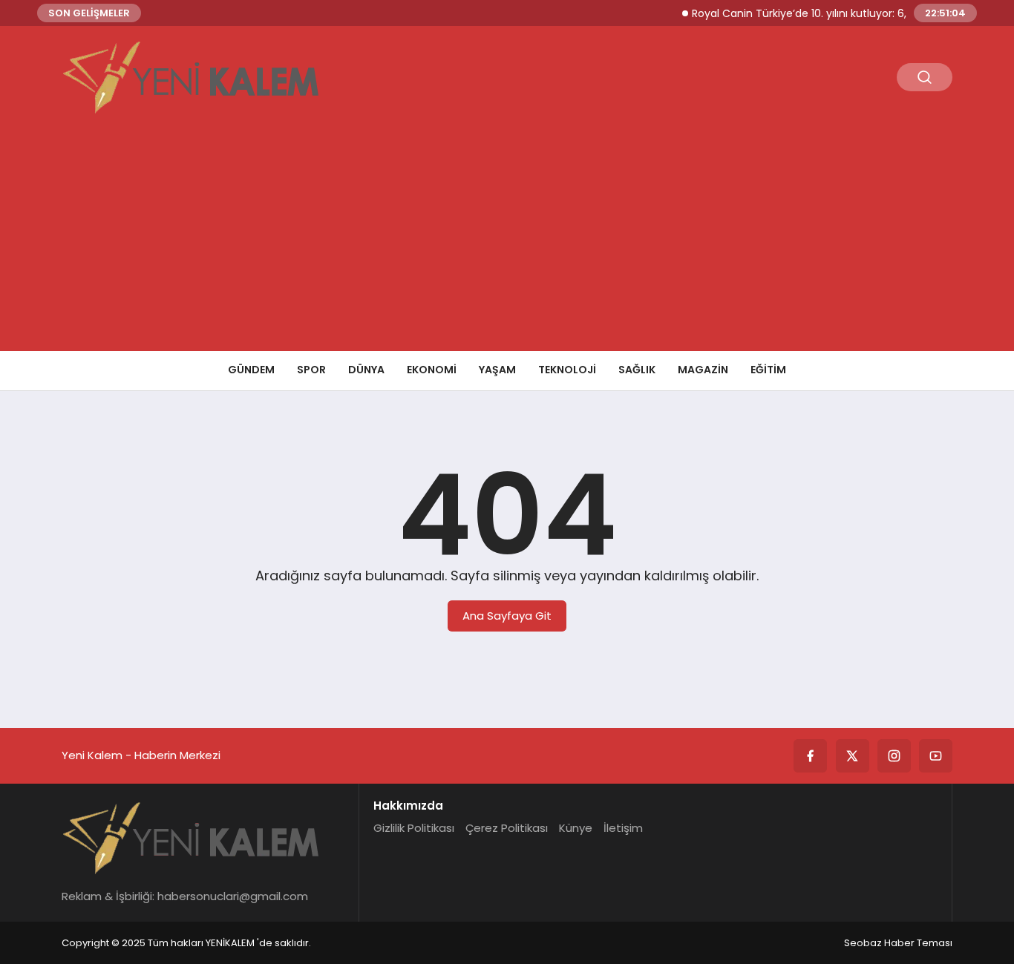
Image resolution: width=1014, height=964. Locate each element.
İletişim (623, 828)
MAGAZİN (703, 369)
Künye (575, 828)
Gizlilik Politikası (413, 828)
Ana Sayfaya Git (507, 615)
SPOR (311, 369)
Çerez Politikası (506, 828)
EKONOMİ (432, 369)
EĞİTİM (768, 369)
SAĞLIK (636, 369)
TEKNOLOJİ (567, 369)
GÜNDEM (251, 369)
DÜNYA (366, 369)
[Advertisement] (507, 240)
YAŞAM (497, 369)
